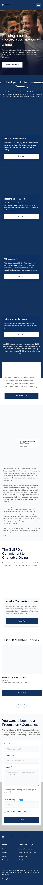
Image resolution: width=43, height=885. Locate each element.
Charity (21, 860)
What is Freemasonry (26, 849)
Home (4, 849)
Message (7, 767)
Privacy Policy (21, 811)
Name (6, 744)
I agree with (17, 811)
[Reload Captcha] (21, 800)
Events (4, 856)
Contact (5, 860)
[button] (38, 5)
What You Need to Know (27, 852)
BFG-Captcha (9, 799)
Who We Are (23, 856)
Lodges (4, 852)
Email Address (9, 755)
